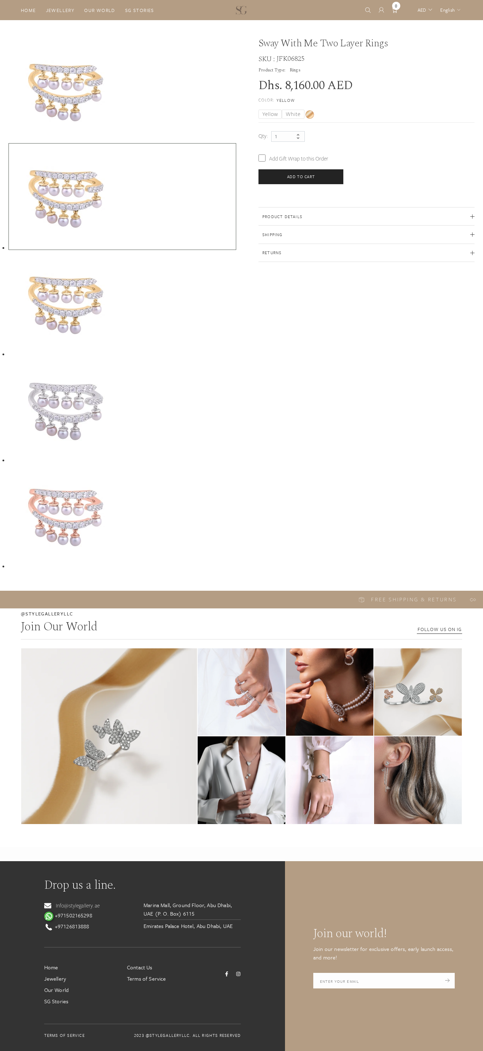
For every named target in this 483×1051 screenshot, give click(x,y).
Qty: (263, 136)
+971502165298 (72, 915)
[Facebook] (226, 973)
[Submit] (447, 980)
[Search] (368, 10)
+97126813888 (71, 926)
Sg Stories (139, 10)
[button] (109, 736)
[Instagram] (238, 973)
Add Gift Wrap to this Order (298, 159)
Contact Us (139, 967)
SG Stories (56, 1001)
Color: (276, 100)
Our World (99, 10)
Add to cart (301, 177)
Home (28, 10)
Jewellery (60, 10)
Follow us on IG (440, 629)
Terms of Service (146, 978)
